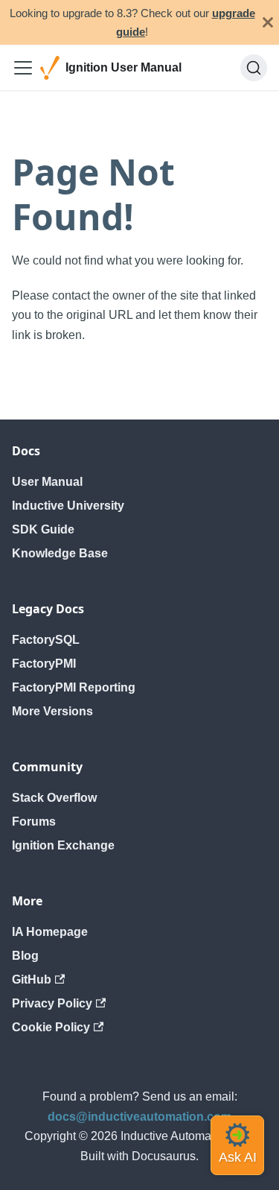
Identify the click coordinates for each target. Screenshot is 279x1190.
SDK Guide (43, 529)
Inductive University (68, 505)
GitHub (31, 979)
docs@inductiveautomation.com (139, 1116)
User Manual (47, 481)
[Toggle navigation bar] (23, 68)
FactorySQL (46, 639)
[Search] (253, 67)
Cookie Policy (51, 1027)
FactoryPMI (44, 663)
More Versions (52, 711)
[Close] (268, 22)
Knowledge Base (60, 553)
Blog (25, 955)
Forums (34, 821)
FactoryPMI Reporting (73, 687)
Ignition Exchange (63, 845)
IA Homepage (50, 931)
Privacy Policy (52, 1003)
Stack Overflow (54, 797)
